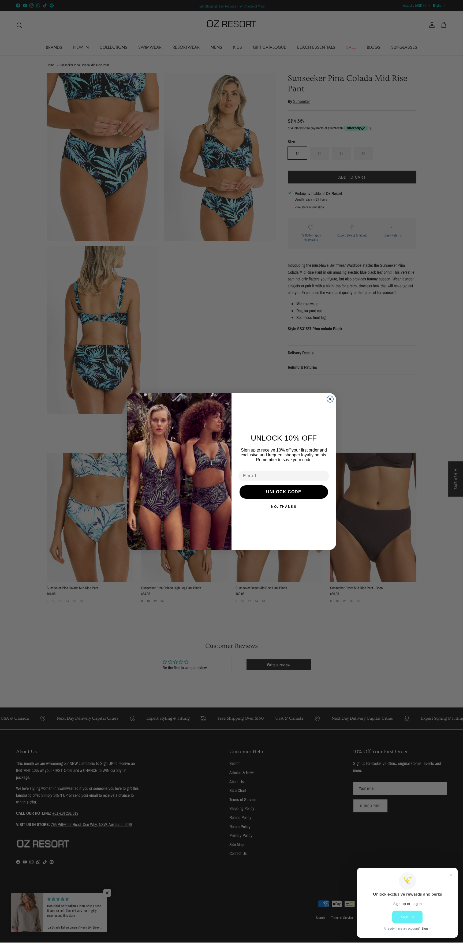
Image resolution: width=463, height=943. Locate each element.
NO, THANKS (284, 507)
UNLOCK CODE (283, 492)
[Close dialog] (330, 399)
